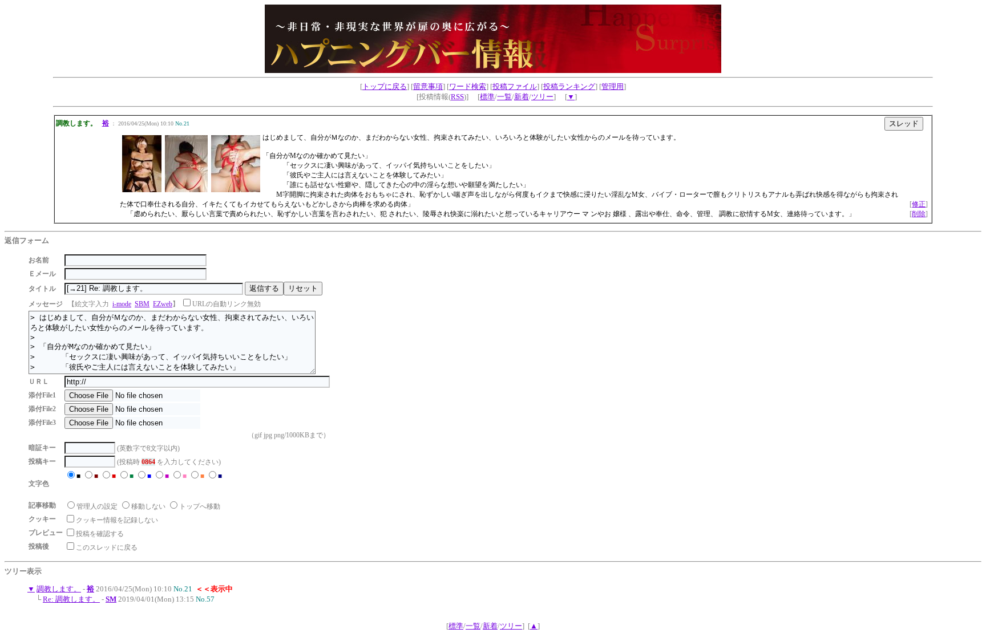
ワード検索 (467, 86)
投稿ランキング (569, 86)
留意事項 (428, 86)
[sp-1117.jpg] (235, 190)
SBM (142, 304)
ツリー (542, 96)
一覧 (504, 96)
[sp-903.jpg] (186, 190)
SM (111, 599)
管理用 (612, 86)
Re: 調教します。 (71, 599)
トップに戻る (384, 86)
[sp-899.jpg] (141, 190)
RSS (457, 96)
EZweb (162, 304)
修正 (919, 204)
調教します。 (59, 589)
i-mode (121, 304)
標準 (487, 96)
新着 (521, 96)
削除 (919, 214)
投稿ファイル (514, 86)
